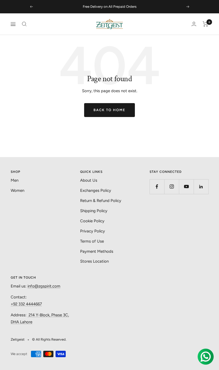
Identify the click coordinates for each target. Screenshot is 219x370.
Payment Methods (96, 251)
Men (14, 180)
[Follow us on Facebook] (157, 186)
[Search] (24, 24)
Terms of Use (92, 241)
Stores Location (94, 261)
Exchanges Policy (95, 190)
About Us (88, 180)
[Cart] (205, 24)
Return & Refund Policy (100, 200)
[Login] (193, 24)
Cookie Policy (92, 221)
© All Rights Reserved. (49, 339)
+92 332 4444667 (26, 304)
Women (17, 190)
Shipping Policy (93, 210)
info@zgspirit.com (44, 286)
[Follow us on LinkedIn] (201, 186)
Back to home (109, 110)
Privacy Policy (92, 231)
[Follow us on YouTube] (186, 186)
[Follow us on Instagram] (171, 186)
